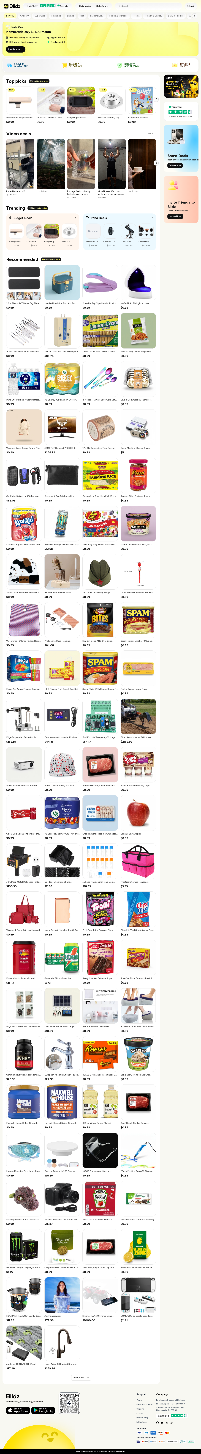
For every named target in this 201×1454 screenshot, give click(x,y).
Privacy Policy (142, 1418)
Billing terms (141, 1422)
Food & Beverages (118, 15)
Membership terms (144, 1404)
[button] (20, 105)
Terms (139, 1400)
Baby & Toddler (175, 15)
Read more (14, 49)
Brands (70, 15)
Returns (139, 1413)
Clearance (56, 15)
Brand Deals (98, 218)
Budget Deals (22, 218)
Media (136, 15)
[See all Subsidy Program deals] (152, 217)
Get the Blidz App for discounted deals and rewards (100, 1451)
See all (150, 133)
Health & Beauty (153, 15)
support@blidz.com (177, 1400)
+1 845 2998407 (177, 1404)
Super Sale (40, 15)
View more (78, 1377)
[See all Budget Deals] (75, 217)
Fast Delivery (96, 15)
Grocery (24, 15)
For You (10, 15)
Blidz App (101, 6)
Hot (82, 15)
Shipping (140, 1409)
